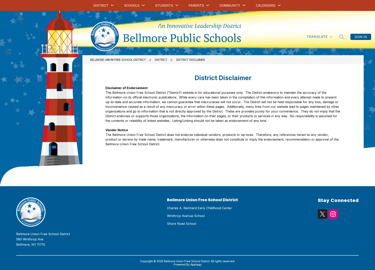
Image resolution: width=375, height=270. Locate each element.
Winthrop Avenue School (186, 216)
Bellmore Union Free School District (118, 59)
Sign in (360, 37)
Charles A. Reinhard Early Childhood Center (199, 208)
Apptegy (196, 264)
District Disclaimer (190, 59)
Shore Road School (181, 224)
